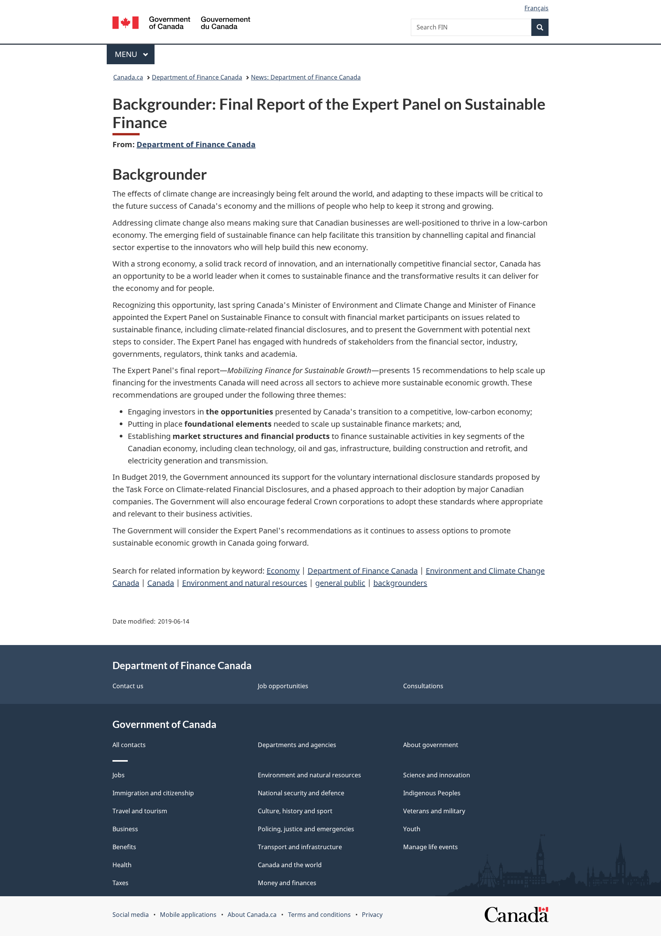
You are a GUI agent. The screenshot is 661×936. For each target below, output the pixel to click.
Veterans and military (434, 811)
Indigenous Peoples (432, 793)
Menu (127, 54)
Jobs (118, 775)
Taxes (120, 883)
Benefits (124, 847)
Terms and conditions (319, 914)
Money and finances (287, 883)
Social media (130, 914)
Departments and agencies (297, 745)
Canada (160, 583)
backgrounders (400, 583)
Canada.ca (128, 77)
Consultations (423, 686)
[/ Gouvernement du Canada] (181, 23)
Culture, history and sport (295, 811)
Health (122, 865)
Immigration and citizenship (153, 793)
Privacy (372, 914)
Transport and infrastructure (300, 847)
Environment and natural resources (244, 583)
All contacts (129, 745)
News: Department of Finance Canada (306, 77)
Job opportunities (283, 686)
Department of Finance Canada (197, 77)
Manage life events (430, 847)
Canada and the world (290, 865)
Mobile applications (188, 914)
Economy (283, 571)
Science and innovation (436, 775)
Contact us (127, 686)
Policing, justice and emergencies (306, 829)
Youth (411, 829)
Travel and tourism (139, 811)
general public (340, 583)
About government (430, 745)
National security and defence (301, 793)
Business (125, 829)
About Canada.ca (252, 914)
